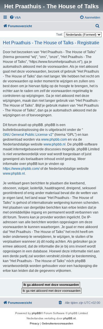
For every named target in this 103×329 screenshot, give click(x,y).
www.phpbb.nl (54, 144)
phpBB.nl (69, 318)
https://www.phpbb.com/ (21, 169)
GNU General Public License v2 (27, 135)
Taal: (59, 34)
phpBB (36, 313)
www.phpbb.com (54, 139)
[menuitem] (15, 17)
